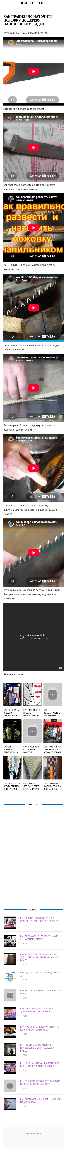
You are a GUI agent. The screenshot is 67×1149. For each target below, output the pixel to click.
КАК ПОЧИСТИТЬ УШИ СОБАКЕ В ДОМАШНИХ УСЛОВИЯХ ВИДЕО (36, 1010)
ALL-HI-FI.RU (33, 3)
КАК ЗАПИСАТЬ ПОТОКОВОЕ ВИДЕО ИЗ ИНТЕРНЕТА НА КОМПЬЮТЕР (40, 1082)
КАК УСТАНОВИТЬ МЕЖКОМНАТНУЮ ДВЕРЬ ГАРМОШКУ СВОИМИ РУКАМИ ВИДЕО (39, 957)
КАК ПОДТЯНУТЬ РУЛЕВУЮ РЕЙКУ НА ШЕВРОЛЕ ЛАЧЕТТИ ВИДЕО (39, 1028)
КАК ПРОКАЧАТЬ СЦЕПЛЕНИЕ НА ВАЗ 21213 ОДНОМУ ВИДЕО (39, 938)
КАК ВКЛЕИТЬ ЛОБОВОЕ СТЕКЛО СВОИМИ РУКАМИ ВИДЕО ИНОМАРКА (39, 919)
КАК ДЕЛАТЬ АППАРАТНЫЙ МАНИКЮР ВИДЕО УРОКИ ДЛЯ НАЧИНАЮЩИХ (39, 1064)
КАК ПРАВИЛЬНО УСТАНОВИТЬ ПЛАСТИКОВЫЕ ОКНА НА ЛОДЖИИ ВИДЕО (37, 1047)
